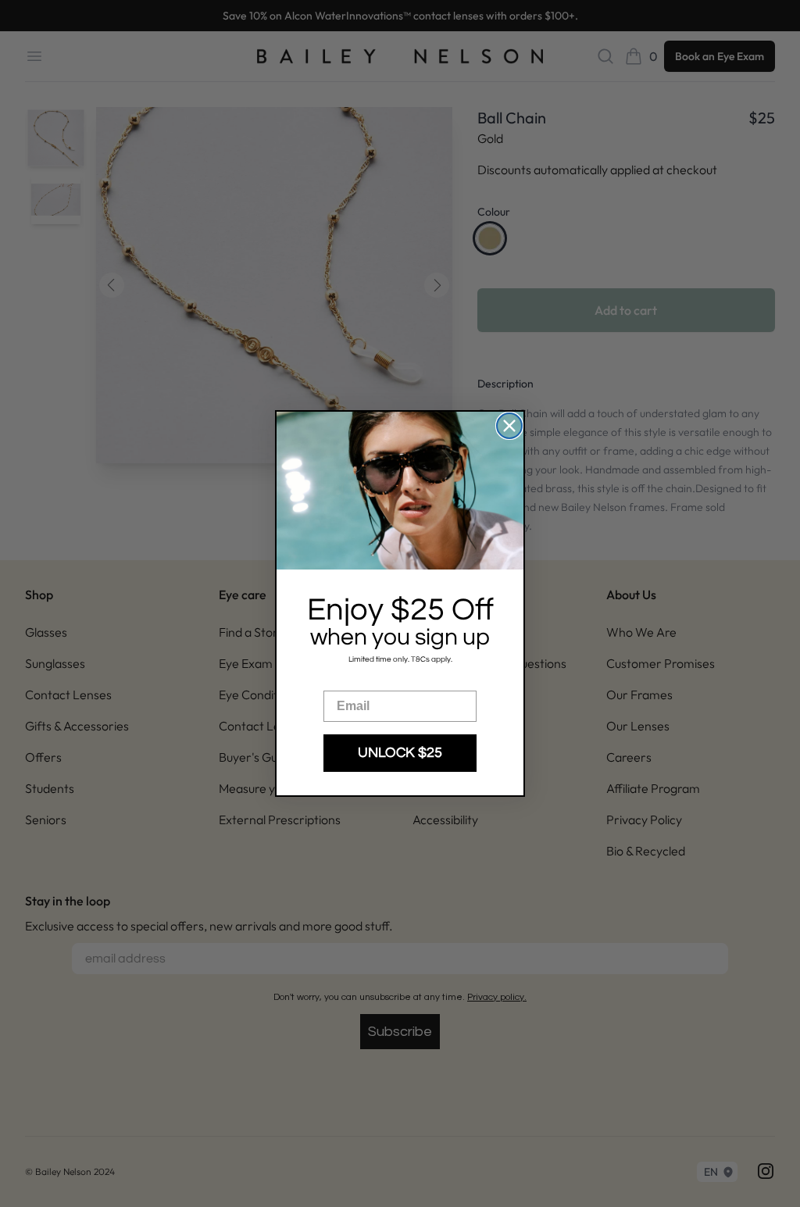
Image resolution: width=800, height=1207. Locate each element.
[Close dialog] (509, 425)
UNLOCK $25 (400, 752)
